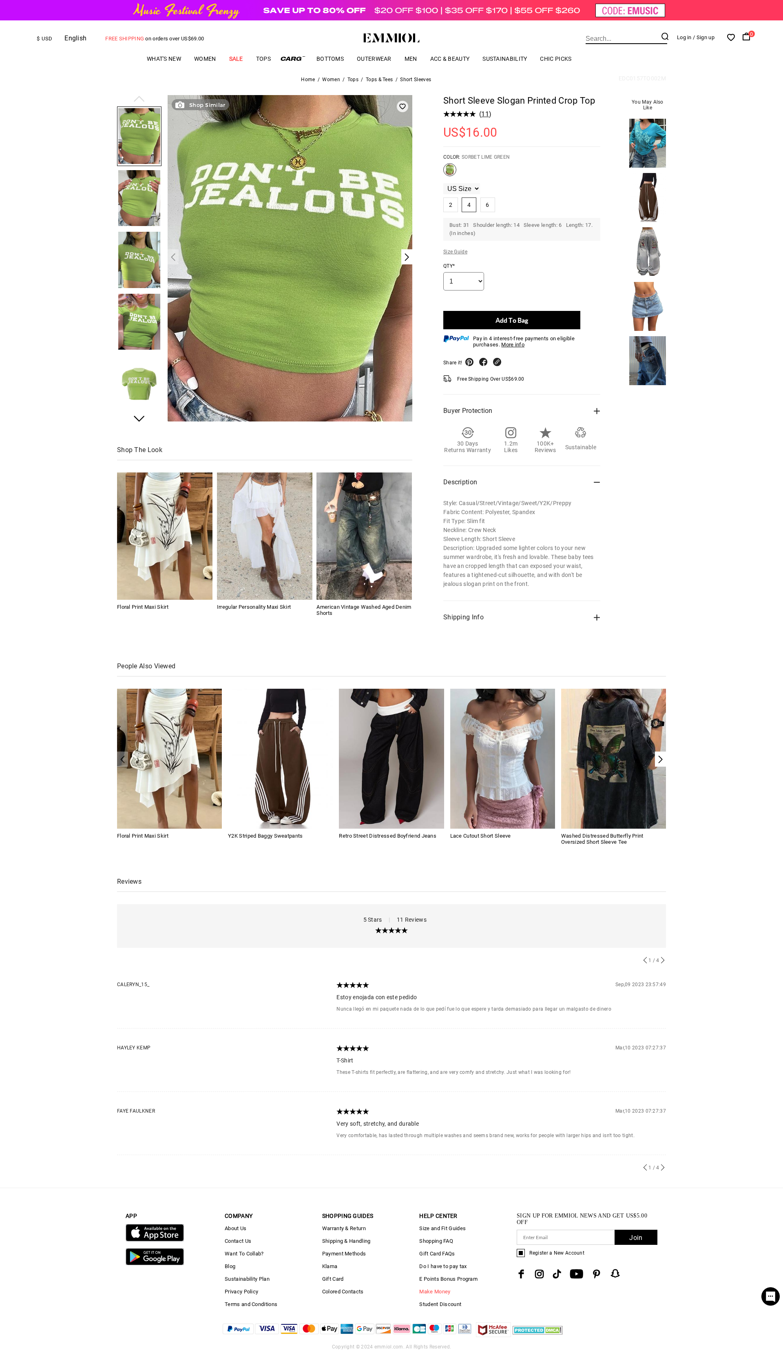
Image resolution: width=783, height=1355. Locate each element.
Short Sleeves (415, 79)
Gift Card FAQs (437, 1254)
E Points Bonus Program (448, 1279)
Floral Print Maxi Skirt (142, 607)
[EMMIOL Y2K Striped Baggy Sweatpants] (280, 758)
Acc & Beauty (450, 58)
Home (308, 79)
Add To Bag (511, 320)
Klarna (330, 1266)
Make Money (434, 1291)
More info (512, 345)
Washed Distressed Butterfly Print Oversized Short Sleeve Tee (602, 839)
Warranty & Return (344, 1228)
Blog (230, 1266)
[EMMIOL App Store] (155, 1240)
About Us (235, 1228)
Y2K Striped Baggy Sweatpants (265, 836)
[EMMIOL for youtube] (576, 1274)
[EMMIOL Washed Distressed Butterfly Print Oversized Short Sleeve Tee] (613, 758)
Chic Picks (555, 58)
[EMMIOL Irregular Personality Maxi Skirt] (264, 536)
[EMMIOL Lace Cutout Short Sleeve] (502, 758)
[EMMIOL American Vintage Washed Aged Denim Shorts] (364, 536)
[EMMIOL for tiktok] (557, 1274)
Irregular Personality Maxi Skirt (254, 607)
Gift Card (333, 1279)
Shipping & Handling (346, 1241)
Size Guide (455, 252)
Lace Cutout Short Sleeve (480, 836)
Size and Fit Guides (442, 1228)
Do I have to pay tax (443, 1266)
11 (485, 114)
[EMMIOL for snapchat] (615, 1273)
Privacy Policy (241, 1291)
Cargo (293, 58)
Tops (263, 58)
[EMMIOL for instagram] (539, 1274)
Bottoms (330, 58)
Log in (684, 37)
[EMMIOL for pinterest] (596, 1274)
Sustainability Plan (247, 1279)
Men (411, 58)
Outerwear (374, 58)
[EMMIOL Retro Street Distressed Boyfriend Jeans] (391, 758)
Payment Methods (344, 1254)
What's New (164, 58)
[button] (139, 99)
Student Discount (440, 1304)
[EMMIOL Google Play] (155, 1263)
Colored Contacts (343, 1291)
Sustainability (504, 58)
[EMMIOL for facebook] (521, 1274)
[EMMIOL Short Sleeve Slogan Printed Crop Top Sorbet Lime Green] (450, 173)
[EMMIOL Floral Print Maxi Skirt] (164, 536)
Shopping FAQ (436, 1241)
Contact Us (238, 1241)
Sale (236, 58)
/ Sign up (703, 37)
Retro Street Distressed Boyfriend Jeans (387, 836)
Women (205, 58)
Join (635, 1238)
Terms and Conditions (251, 1304)
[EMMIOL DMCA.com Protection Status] (538, 1335)
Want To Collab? (244, 1254)
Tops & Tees (379, 79)
